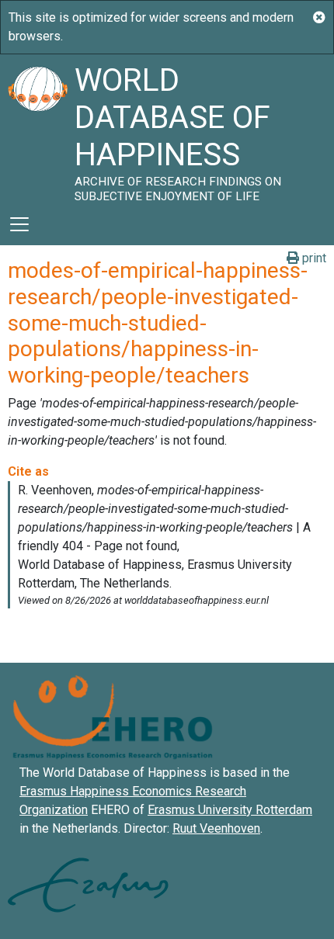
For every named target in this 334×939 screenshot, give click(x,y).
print (312, 258)
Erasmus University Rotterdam (230, 809)
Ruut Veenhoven (216, 828)
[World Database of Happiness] (37, 128)
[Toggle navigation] (19, 224)
